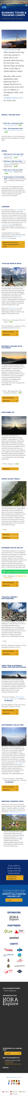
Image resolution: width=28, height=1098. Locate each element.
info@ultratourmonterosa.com (13, 1064)
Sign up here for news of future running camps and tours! (11, 244)
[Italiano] (27, 3)
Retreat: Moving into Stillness (13, 130)
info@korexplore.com (13, 98)
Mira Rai (19, 837)
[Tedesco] (21, 3)
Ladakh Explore (9, 172)
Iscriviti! (9, 900)
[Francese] (24, 3)
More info (6, 534)
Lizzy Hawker (18, 210)
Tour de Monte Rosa (10, 125)
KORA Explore (10, 49)
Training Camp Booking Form (12, 878)
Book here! (6, 334)
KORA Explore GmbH (14, 1077)
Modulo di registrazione (10, 990)
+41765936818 (9, 1062)
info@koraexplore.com (16, 811)
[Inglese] (19, 3)
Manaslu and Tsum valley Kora (13, 156)
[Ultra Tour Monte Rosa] (4, 6)
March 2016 (18, 763)
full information (14, 308)
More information (8, 332)
